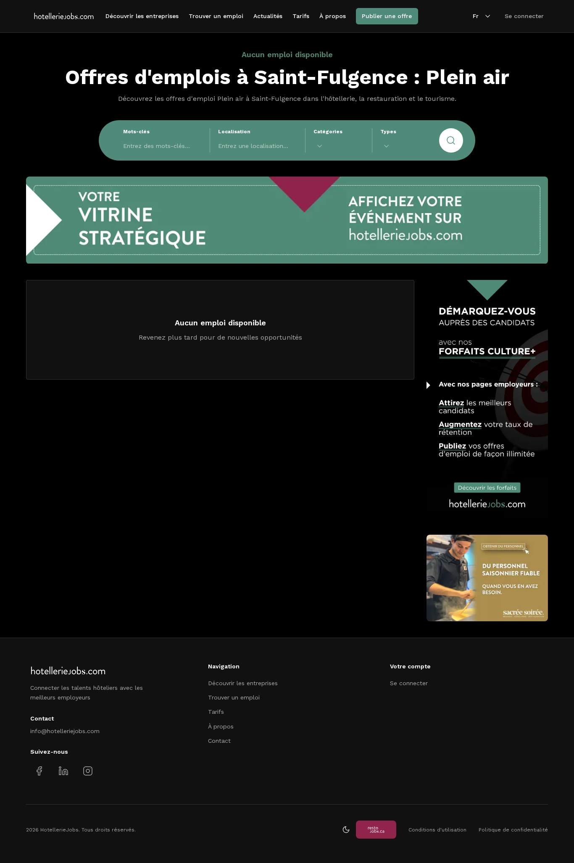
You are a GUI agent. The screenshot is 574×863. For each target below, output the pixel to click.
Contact (219, 740)
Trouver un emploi (216, 16)
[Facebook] (39, 771)
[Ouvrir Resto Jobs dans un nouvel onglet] (376, 830)
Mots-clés (136, 132)
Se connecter (524, 16)
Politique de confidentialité (513, 830)
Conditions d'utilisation (437, 830)
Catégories (327, 132)
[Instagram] (88, 771)
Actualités (267, 16)
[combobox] (338, 146)
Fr (476, 16)
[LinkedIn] (63, 771)
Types (388, 132)
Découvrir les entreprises (142, 16)
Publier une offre (387, 16)
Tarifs (300, 16)
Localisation (234, 132)
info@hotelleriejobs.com (65, 731)
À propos (332, 16)
